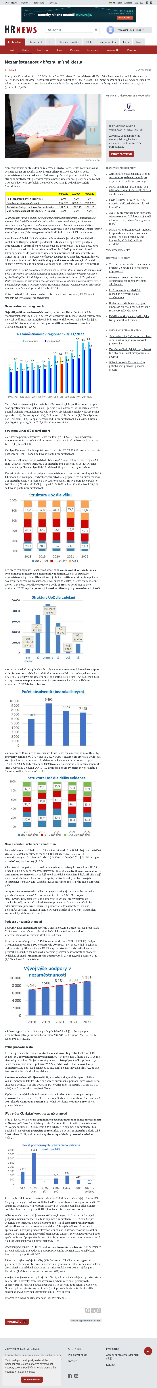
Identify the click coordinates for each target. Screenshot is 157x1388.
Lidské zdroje (15, 42)
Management (35, 42)
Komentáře (16, 1321)
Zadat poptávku (121, 154)
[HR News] (21, 29)
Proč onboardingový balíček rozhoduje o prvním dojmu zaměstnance (125, 294)
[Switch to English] (137, 2)
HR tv (89, 42)
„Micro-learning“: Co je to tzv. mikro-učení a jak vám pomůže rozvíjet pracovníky (130, 340)
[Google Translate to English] (142, 2)
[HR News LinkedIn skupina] (151, 2)
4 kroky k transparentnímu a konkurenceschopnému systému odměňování (127, 280)
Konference (42, 49)
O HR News (11, 2)
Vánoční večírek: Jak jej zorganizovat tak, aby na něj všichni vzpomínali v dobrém (130, 353)
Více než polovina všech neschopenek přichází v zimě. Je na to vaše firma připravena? (130, 267)
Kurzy (126, 42)
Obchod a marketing (69, 42)
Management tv (108, 42)
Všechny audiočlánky (118, 250)
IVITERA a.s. (33, 1348)
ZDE (67, 1298)
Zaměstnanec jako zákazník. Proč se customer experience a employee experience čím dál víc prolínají (129, 177)
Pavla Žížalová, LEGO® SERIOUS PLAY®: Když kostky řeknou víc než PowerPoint (129, 203)
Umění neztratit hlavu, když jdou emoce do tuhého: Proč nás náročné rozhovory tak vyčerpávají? (129, 307)
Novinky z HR (112, 49)
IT (50, 42)
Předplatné (38, 2)
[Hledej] (96, 30)
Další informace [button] (26, 1371)
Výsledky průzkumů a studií (86, 1320)
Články (25, 49)
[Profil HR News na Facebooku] (147, 2)
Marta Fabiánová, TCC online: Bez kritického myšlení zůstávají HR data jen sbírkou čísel (130, 190)
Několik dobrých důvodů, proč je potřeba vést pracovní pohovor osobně (127, 366)
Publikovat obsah (77, 1355)
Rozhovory (92, 49)
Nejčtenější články (118, 258)
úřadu (45, 298)
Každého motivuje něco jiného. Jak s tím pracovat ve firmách (129, 318)
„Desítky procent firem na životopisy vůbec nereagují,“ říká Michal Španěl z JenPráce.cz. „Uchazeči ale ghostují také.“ (130, 218)
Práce (139, 42)
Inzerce (25, 2)
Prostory (131, 49)
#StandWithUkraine (122, 2)
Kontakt (52, 2)
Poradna (74, 49)
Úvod (11, 49)
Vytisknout (145, 69)
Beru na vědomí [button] (32, 1379)
